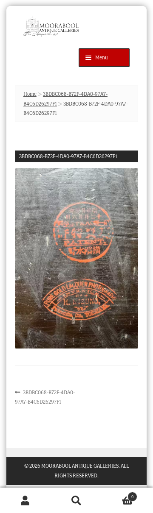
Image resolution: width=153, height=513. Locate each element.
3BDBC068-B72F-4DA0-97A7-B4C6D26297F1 (45, 396)
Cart (117, 494)
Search (76, 500)
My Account (25, 500)
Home (30, 94)
